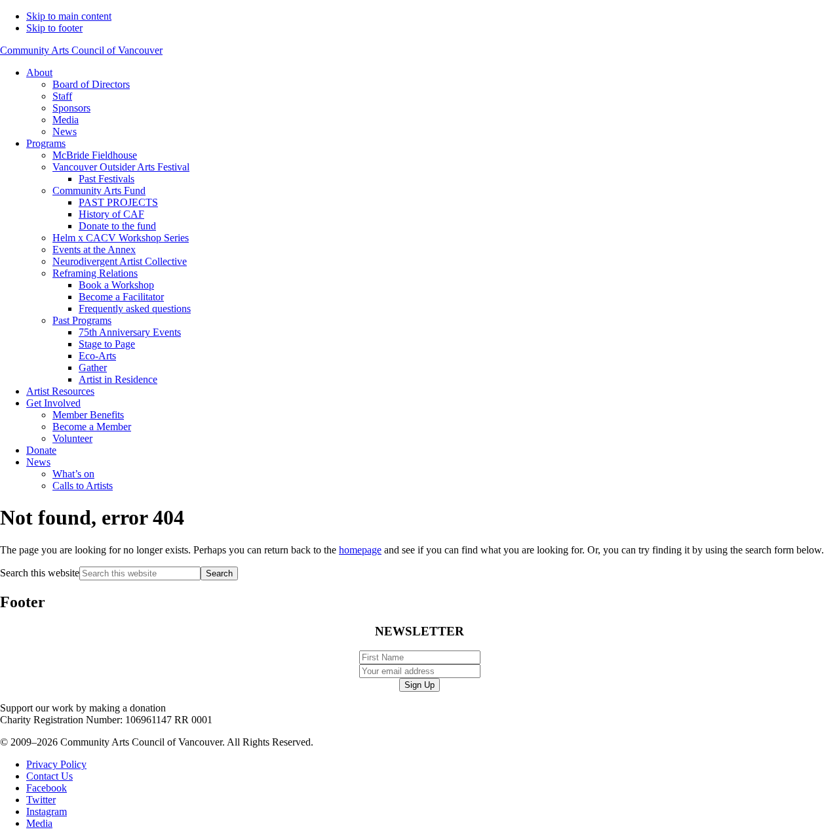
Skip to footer (54, 27)
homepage (360, 549)
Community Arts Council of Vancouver (81, 50)
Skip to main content (68, 16)
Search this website (39, 572)
